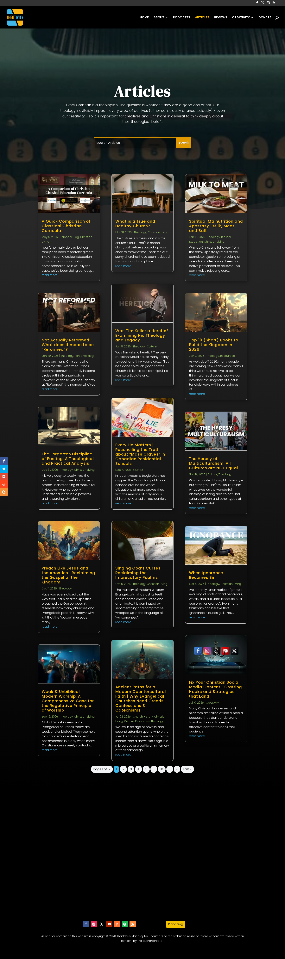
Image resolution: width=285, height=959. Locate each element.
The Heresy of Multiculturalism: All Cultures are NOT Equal (213, 463)
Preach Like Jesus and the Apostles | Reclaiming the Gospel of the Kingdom (68, 575)
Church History (143, 717)
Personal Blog (69, 237)
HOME (144, 18)
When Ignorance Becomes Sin (206, 575)
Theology (67, 356)
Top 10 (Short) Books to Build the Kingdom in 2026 (213, 344)
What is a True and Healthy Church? (135, 224)
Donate (174, 924)
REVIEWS (220, 18)
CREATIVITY (241, 18)
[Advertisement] (142, 858)
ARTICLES (202, 18)
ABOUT (159, 18)
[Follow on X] (101, 924)
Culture (152, 346)
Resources (142, 721)
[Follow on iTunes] (117, 924)
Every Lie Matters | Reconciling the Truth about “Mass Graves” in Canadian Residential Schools (140, 454)
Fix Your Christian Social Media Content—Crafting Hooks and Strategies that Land (215, 689)
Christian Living (84, 470)
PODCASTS (181, 18)
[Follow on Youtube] (109, 924)
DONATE (264, 18)
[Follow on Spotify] (125, 924)
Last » (187, 769)
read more (50, 275)
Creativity (212, 703)
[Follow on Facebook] (86, 924)
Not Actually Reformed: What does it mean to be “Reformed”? (68, 344)
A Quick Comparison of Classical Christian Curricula (66, 226)
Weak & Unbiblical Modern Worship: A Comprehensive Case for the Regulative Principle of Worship (68, 701)
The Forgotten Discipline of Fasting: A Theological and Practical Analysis (68, 458)
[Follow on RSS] (133, 924)
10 (161, 769)
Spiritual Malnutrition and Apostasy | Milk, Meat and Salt (216, 226)
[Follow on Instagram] (94, 924)
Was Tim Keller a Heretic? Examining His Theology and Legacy (142, 335)
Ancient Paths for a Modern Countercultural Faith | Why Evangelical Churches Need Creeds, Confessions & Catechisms (140, 698)
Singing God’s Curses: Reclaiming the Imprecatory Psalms (138, 572)
